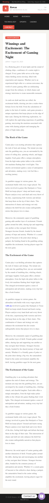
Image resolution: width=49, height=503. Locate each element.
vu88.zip (8, 305)
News (15, 16)
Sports (23, 22)
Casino (33, 22)
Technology (10, 22)
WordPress (24, 500)
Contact (9, 27)
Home (7, 16)
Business (26, 16)
